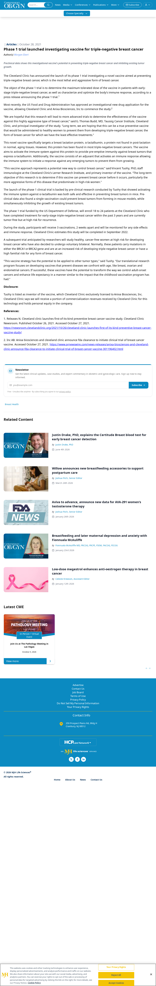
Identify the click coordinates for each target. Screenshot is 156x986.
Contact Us (78, 688)
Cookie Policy (34, 982)
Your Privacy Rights (78, 707)
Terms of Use (78, 696)
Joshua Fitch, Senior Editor (68, 478)
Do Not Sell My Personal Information (78, 703)
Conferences (81, 4)
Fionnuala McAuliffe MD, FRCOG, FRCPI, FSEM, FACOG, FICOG (86, 545)
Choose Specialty (74, 13)
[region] (78, 975)
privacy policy (65, 391)
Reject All (116, 975)
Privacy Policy (78, 699)
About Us (70, 779)
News (58, 4)
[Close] (151, 974)
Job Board (78, 692)
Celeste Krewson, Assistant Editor (72, 578)
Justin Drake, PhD (64, 444)
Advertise (78, 685)
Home (57, 779)
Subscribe (137, 385)
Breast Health (12, 404)
